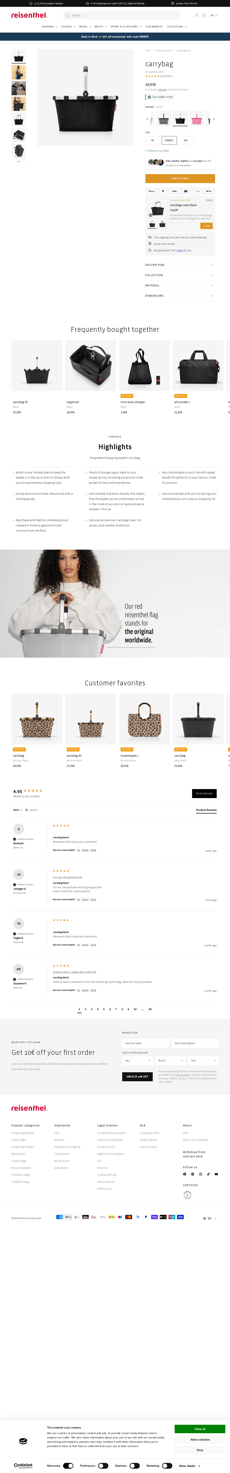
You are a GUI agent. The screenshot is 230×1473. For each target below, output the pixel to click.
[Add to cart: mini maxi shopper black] (164, 385)
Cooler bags (19, 1160)
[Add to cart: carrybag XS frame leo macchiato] (110, 739)
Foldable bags (20, 1181)
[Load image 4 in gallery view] (19, 119)
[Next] (213, 119)
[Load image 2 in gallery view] (19, 72)
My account (61, 1160)
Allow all (200, 1429)
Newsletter (61, 1167)
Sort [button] (16, 810)
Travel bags (19, 1139)
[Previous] (147, 119)
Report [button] (85, 850)
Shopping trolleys (23, 1146)
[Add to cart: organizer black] (110, 385)
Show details (187, 1465)
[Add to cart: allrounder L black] (218, 385)
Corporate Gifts (149, 1133)
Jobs (185, 1133)
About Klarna (105, 1181)
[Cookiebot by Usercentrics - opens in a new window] (23, 1466)
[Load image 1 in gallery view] (19, 56)
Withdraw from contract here (194, 1154)
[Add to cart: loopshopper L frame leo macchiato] (164, 739)
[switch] (103, 1466)
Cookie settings (107, 1174)
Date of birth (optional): (135, 1052)
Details (209, 200)
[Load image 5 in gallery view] (19, 135)
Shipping (162, 90)
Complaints (61, 1153)
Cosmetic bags (21, 1174)
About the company (195, 1139)
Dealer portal (148, 1139)
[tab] (206, 810)
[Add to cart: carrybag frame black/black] (218, 739)
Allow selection (200, 1439)
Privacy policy (106, 1146)
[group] (32, 791)
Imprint (102, 1167)
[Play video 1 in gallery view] (19, 88)
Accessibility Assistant (111, 1133)
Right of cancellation (111, 1153)
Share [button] (93, 850)
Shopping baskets (163, 51)
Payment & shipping (67, 1146)
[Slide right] (19, 157)
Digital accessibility (110, 1139)
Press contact (148, 1146)
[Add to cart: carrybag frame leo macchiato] (56, 739)
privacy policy (183, 1075)
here (180, 250)
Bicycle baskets (21, 1167)
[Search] (67, 15)
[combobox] (121, 15)
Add (206, 225)
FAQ (56, 1133)
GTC (99, 1160)
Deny (200, 1450)
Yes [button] (78, 850)
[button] (49, 28)
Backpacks (18, 1153)
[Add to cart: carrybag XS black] (56, 385)
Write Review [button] (204, 793)
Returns (59, 1139)
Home (148, 51)
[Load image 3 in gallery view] (19, 104)
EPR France (104, 1188)
